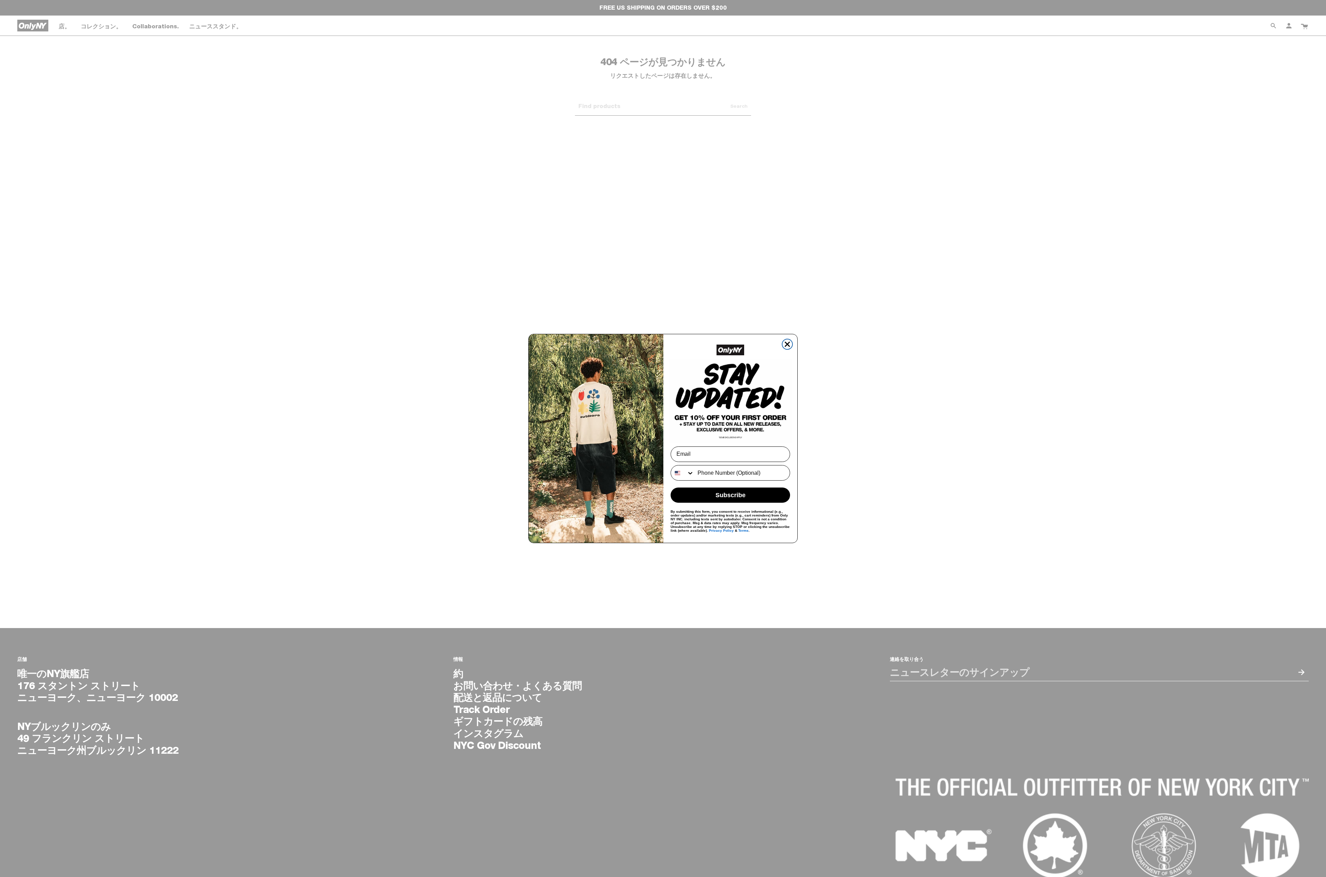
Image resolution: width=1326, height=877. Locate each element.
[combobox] (682, 472)
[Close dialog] (787, 344)
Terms (743, 530)
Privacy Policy (721, 530)
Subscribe (730, 495)
